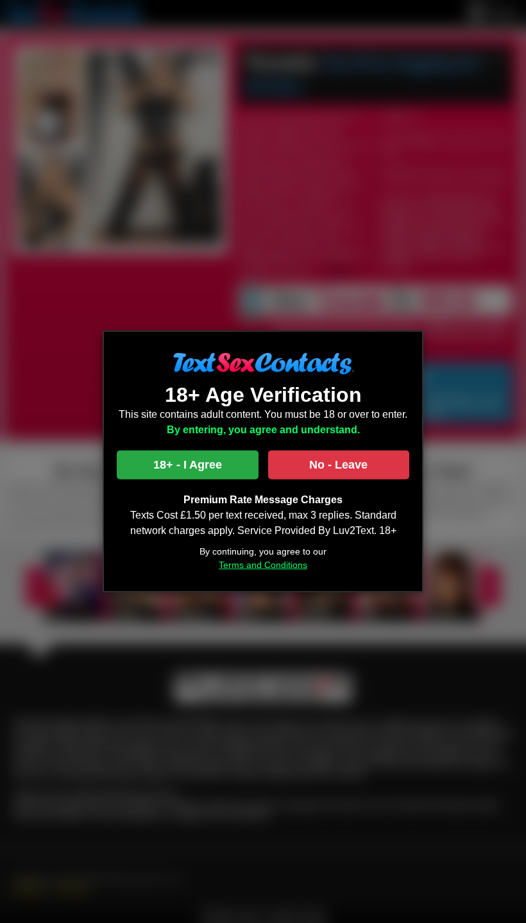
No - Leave (338, 464)
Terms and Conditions (263, 565)
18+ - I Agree (187, 464)
